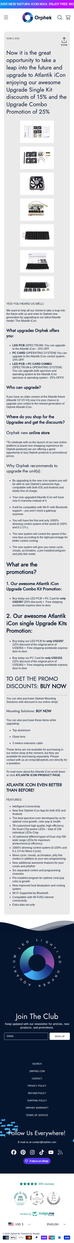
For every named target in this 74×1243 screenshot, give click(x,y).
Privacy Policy (37, 1086)
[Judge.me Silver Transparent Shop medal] (37, 1198)
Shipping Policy (37, 1100)
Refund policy (37, 1093)
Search (37, 1064)
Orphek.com (37, 1071)
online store (39, 433)
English (53, 1224)
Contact (37, 1078)
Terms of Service (37, 1115)
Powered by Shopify (30, 1234)
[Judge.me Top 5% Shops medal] (53, 1198)
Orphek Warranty (37, 1108)
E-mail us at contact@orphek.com (37, 1142)
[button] (6, 17)
